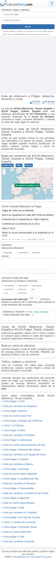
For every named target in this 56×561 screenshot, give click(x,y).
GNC (6, 293)
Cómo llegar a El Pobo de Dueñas (21, 517)
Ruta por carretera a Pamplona (20, 406)
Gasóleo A (9, 289)
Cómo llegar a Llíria (14, 401)
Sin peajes (36, 253)
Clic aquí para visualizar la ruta (27, 185)
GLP (33, 289)
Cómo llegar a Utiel (13, 507)
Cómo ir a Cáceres (13, 425)
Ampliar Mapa (7, 165)
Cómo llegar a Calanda (15, 459)
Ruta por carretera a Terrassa (19, 483)
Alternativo (23, 253)
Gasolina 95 (23, 286)
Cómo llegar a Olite (13, 536)
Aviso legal (35, 557)
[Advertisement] (28, 65)
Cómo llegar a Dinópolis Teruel (20, 527)
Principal (8, 253)
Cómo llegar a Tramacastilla (18, 488)
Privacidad (46, 557)
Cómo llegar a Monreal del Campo (22, 449)
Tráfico (19, 165)
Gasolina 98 (36, 286)
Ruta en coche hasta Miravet (19, 503)
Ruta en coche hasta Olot (17, 531)
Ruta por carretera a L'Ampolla (20, 512)
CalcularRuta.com (20, 557)
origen (15, 9)
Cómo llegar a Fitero (14, 430)
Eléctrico (22, 293)
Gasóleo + (22, 289)
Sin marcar (9, 286)
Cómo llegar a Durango (16, 469)
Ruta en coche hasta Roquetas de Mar (24, 445)
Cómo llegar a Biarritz (15, 411)
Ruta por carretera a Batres (18, 464)
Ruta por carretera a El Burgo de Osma (24, 454)
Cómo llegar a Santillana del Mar (21, 478)
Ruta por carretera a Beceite (18, 541)
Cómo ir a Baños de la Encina (19, 522)
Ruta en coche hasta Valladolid (20, 473)
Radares (28, 165)
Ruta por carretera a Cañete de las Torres (26, 493)
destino (25, 9)
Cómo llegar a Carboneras (17, 440)
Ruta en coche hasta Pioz (17, 415)
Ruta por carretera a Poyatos (19, 435)
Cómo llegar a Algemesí (16, 498)
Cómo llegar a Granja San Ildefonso (22, 420)
